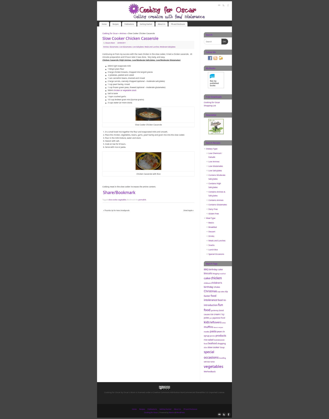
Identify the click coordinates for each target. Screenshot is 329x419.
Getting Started (146, 24)
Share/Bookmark (119, 192)
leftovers (215, 322)
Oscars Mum (110, 43)
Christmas (210, 291)
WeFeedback (210, 371)
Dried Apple (189, 210)
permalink (142, 200)
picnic (212, 336)
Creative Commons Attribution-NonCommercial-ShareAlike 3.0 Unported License (188, 392)
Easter (207, 295)
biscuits (208, 273)
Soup (222, 347)
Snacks (211, 245)
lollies (224, 323)
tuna (212, 361)
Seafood (212, 343)
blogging (216, 274)
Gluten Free (213, 213)
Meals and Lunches (152, 47)
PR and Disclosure (178, 24)
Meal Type (210, 218)
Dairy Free (213, 209)
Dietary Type (211, 148)
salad (210, 339)
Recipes (116, 24)
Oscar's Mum (129, 392)
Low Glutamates (125, 47)
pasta (213, 331)
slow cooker (112, 200)
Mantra (171, 412)
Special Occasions (216, 254)
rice (205, 339)
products (221, 335)
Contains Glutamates (217, 204)
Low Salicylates (138, 47)
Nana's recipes (218, 327)
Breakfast (212, 227)
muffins (208, 327)
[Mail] (219, 5)
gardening (214, 310)
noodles (206, 332)
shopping (221, 343)
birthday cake (216, 269)
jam (211, 318)
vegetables (122, 200)
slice (205, 347)
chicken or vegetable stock (124, 90)
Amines (123, 33)
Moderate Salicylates (167, 47)
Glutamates (114, 47)
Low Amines (213, 161)
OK (223, 41)
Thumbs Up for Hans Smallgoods (116, 210)
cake (207, 278)
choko (217, 287)
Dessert (211, 231)
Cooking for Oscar (110, 33)
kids (207, 322)
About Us (161, 24)
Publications (129, 24)
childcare (207, 283)
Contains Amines (215, 200)
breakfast (223, 274)
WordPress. (180, 412)
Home (104, 24)
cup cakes (221, 292)
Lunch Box (213, 249)
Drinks (211, 236)
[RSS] (224, 5)
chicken (216, 278)
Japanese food (219, 317)
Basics (211, 222)
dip (226, 291)
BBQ (206, 269)
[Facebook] (228, 5)
